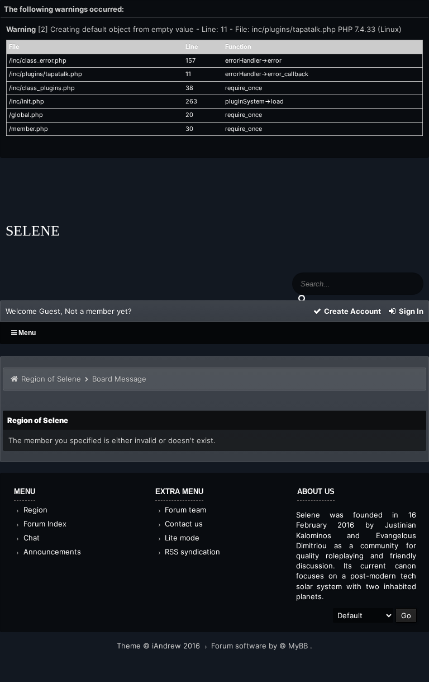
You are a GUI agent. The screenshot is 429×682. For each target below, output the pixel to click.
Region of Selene (51, 378)
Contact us (183, 523)
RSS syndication (191, 551)
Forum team (184, 509)
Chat (30, 537)
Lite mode (181, 537)
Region (34, 509)
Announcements (51, 551)
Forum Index (43, 523)
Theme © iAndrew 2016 (159, 645)
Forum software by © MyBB (260, 645)
